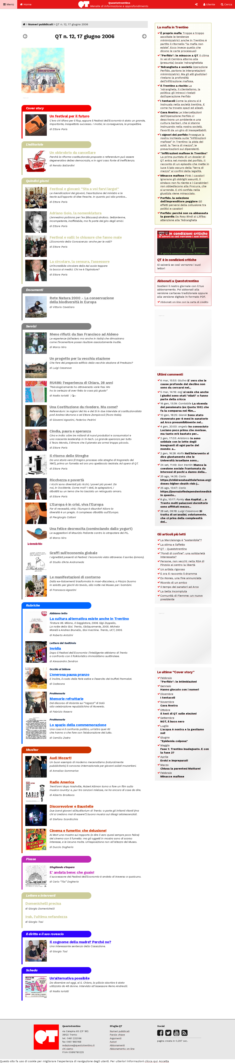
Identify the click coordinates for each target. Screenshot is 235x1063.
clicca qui (151, 1061)
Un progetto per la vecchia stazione (80, 358)
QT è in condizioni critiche (176, 260)
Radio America (62, 782)
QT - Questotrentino (173, 548)
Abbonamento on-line (122, 1048)
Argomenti (115, 1038)
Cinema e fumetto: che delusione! (78, 831)
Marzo (180, 766)
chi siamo (67, 1048)
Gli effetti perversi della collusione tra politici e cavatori (183, 203)
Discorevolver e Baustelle (71, 806)
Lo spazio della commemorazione (78, 725)
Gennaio (179, 687)
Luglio (182, 729)
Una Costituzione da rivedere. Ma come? (84, 407)
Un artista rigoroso (172, 569)
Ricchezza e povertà (67, 480)
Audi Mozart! (60, 758)
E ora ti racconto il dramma (178, 573)
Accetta (164, 1061)
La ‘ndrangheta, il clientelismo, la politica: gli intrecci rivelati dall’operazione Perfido (180, 91)
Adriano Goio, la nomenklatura (76, 213)
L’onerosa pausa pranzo (69, 675)
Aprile (174, 758)
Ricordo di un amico (173, 582)
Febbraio (178, 679)
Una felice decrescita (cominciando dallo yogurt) (91, 529)
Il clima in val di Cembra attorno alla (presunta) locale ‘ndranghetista (184, 59)
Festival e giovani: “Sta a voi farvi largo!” (84, 189)
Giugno (174, 739)
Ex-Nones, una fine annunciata (180, 578)
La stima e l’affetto (172, 544)
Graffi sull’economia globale (73, 553)
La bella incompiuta (173, 591)
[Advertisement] (183, 338)
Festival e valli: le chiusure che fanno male (86, 237)
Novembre (169, 703)
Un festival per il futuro (69, 116)
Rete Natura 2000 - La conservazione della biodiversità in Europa (82, 300)
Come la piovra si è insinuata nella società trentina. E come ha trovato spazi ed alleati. (182, 104)
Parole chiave (117, 1034)
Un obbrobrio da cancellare (72, 153)
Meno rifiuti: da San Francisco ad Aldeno (84, 334)
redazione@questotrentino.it (78, 1045)
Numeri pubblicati (40, 24)
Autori (113, 1041)
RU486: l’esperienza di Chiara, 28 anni (81, 383)
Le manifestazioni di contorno (75, 577)
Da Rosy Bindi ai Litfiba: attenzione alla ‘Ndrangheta (184, 216)
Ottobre (178, 711)
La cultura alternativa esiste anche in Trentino (89, 619)
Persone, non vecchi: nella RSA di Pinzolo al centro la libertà (182, 563)
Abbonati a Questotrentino (178, 281)
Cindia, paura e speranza (70, 431)
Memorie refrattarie (66, 699)
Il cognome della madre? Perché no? (80, 942)
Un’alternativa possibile (69, 978)
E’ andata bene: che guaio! (72, 872)
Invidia (55, 648)
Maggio (184, 749)
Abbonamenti (117, 1045)
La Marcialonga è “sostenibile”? (181, 540)
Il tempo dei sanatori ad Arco (179, 586)
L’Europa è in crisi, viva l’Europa (76, 504)
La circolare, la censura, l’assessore (80, 262)
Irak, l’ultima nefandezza (46, 917)
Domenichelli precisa (43, 903)
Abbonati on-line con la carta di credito (184, 302)
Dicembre (167, 695)
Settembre (172, 719)
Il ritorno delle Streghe (69, 456)
